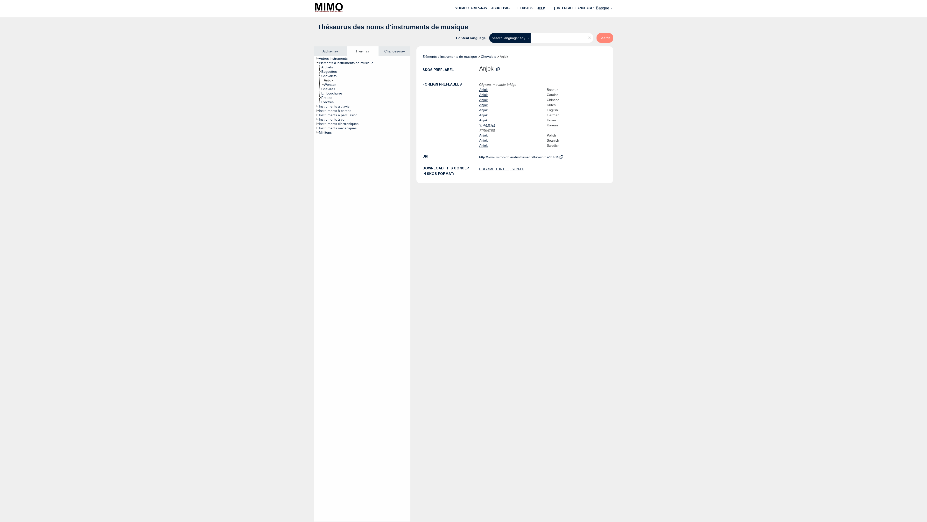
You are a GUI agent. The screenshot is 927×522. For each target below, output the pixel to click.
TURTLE (502, 169)
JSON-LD (517, 169)
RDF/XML (486, 169)
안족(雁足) (487, 125)
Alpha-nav (330, 51)
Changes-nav (394, 51)
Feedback (524, 8)
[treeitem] (335, 58)
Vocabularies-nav (471, 8)
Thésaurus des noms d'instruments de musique (392, 27)
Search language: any (509, 38)
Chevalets (488, 56)
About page (501, 8)
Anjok (483, 90)
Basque (602, 8)
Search (604, 38)
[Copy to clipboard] (498, 69)
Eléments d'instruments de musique (449, 56)
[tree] (362, 289)
